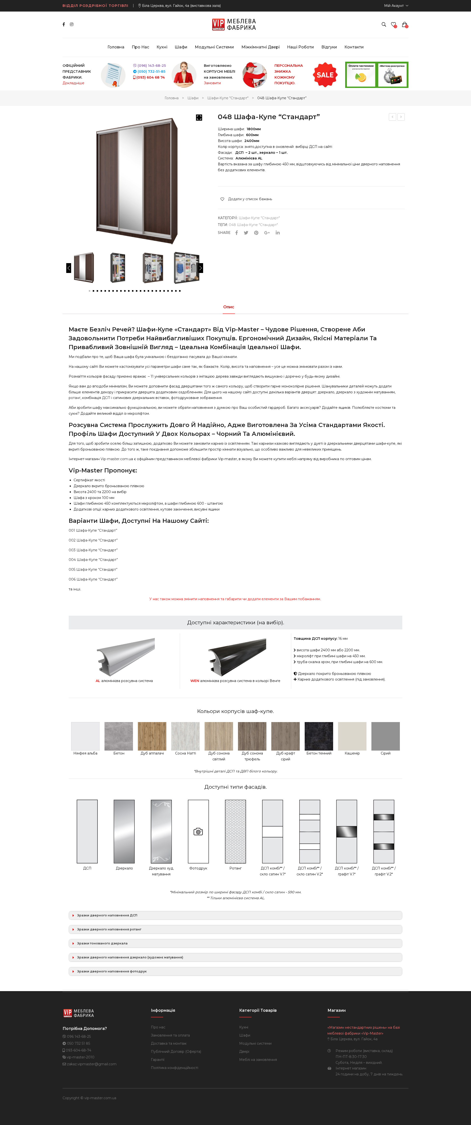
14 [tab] (140, 291)
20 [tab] (164, 291)
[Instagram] (71, 24)
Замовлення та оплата (170, 1035)
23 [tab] (176, 291)
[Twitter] (246, 233)
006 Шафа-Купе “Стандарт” (93, 579)
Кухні (243, 1027)
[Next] (200, 268)
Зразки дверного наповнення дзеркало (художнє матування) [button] (130, 957)
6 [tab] (109, 291)
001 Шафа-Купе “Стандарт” (93, 530)
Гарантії (157, 1059)
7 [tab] (113, 291)
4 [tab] (101, 291)
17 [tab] (152, 291)
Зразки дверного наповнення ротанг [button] (109, 929)
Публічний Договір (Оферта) (176, 1051)
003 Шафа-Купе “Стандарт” (93, 550)
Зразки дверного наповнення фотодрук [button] (112, 971)
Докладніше (73, 83)
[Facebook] (64, 24)
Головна (172, 98)
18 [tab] (156, 291)
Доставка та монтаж (168, 1043)
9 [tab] (121, 291)
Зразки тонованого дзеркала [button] (102, 943)
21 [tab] (168, 291)
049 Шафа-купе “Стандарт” (401, 117)
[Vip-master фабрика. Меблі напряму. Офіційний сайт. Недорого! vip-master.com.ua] (235, 24)
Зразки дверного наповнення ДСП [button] (107, 915)
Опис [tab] (228, 307)
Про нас (158, 1027)
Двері (244, 1051)
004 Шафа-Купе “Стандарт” (93, 559)
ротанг (74, 398)
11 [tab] (129, 291)
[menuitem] (115, 47)
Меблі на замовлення (258, 1059)
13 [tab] (136, 291)
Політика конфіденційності (174, 1068)
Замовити (212, 83)
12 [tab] (132, 291)
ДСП (106, 398)
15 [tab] (144, 291)
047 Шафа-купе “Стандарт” (392, 117)
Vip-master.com (114, 459)
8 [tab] (117, 291)
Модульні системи (255, 1043)
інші (76, 589)
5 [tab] (105, 291)
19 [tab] (160, 291)
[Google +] (267, 233)
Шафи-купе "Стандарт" (228, 98)
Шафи (192, 98)
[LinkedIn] (278, 233)
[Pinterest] (256, 233)
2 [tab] (93, 291)
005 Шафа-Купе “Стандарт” (93, 569)
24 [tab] (180, 291)
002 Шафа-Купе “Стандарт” (93, 540)
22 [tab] (172, 291)
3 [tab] (97, 291)
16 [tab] (148, 291)
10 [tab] (125, 291)
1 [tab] (89, 291)
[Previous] (68, 268)
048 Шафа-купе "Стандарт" (253, 225)
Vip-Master (86, 470)
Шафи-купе (154, 329)
